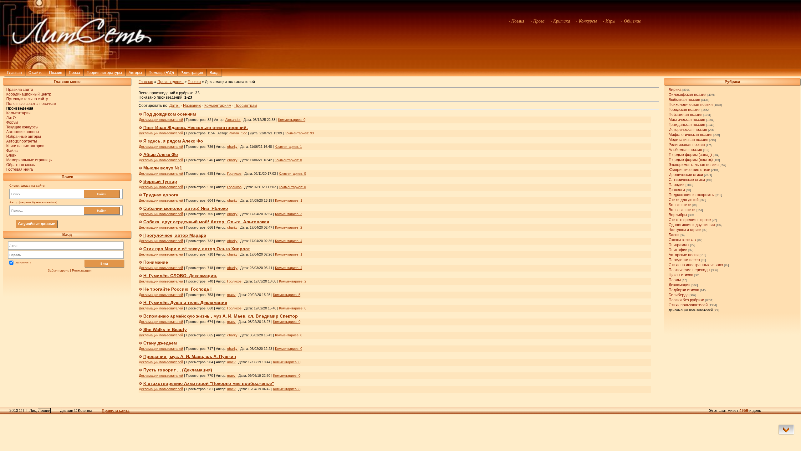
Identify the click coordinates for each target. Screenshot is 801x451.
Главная (14, 72)
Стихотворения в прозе (690, 220)
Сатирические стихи (687, 180)
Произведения (170, 82)
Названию (192, 105)
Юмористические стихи (689, 170)
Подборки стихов (684, 290)
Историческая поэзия (688, 129)
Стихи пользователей (688, 305)
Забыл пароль (58, 270)
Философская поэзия (688, 94)
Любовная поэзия (684, 99)
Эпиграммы (679, 245)
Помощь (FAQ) (161, 72)
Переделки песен (684, 260)
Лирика (675, 89)
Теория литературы (104, 72)
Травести (677, 190)
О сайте (35, 72)
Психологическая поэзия (691, 104)
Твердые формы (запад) (690, 155)
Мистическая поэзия (687, 119)
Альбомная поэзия (685, 150)
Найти (101, 194)
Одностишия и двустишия (692, 225)
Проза (74, 72)
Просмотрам (245, 105)
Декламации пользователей (691, 310)
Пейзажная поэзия (685, 114)
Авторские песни (684, 255)
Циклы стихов (681, 275)
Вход (104, 263)
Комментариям (217, 105)
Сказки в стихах (682, 240)
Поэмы (675, 280)
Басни (674, 235)
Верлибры (678, 215)
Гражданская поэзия (687, 124)
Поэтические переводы (689, 270)
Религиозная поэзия (687, 145)
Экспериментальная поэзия (694, 165)
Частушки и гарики (685, 230)
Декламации (680, 285)
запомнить (23, 262)
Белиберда (679, 295)
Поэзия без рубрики (686, 300)
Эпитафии (678, 250)
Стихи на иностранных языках (696, 265)
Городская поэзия (685, 109)
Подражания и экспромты (692, 195)
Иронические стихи (686, 175)
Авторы (135, 72)
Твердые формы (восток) (691, 160)
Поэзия (55, 72)
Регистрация (192, 72)
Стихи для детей (684, 200)
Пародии (677, 185)
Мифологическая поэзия (690, 134)
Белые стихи (680, 205)
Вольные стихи (682, 210)
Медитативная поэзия (688, 139)
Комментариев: (291, 120)
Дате (173, 105)
